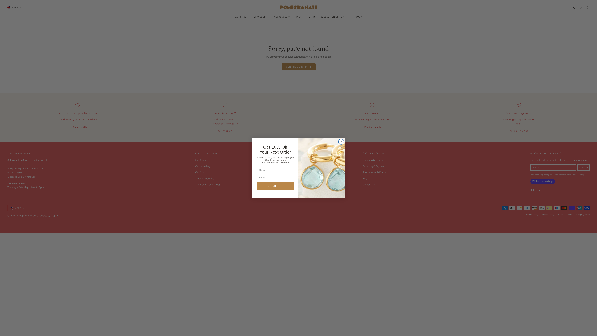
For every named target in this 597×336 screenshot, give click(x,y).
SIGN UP (275, 186)
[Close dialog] (341, 141)
